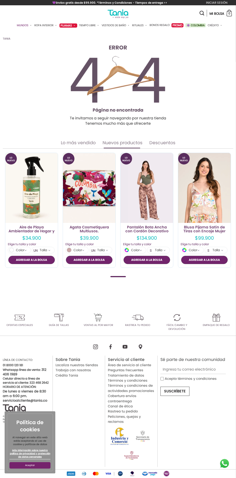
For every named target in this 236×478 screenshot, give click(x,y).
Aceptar (30, 465)
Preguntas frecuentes (125, 370)
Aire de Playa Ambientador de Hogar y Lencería (32, 229)
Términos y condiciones (128, 380)
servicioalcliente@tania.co (25, 400)
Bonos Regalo (160, 25)
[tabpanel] (31, 210)
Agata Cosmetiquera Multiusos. (89, 229)
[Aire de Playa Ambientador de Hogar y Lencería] (31, 188)
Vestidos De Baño (114, 25)
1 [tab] (118, 276)
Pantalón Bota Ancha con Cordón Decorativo (146, 229)
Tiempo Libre (87, 25)
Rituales (138, 25)
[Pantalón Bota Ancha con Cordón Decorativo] (147, 188)
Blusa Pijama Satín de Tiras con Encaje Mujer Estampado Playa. (204, 229)
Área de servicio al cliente (129, 365)
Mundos (23, 25)
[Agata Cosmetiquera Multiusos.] (89, 188)
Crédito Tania (67, 375)
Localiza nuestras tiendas (77, 365)
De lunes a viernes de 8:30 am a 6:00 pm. (24, 393)
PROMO (177, 25)
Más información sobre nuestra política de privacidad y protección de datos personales (30, 453)
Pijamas (67, 25)
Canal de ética (120, 406)
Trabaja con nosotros (73, 370)
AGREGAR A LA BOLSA (31, 260)
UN (35, 250)
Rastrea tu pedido (123, 411)
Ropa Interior (44, 25)
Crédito (213, 25)
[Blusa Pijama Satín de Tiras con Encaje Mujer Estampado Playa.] (204, 188)
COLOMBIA (197, 25)
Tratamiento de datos (126, 375)
